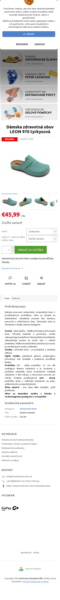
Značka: (26, 139)
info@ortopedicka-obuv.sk (19, 476)
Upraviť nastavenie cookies (36, 581)
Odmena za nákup (10, 460)
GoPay (36, 552)
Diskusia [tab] (16, 298)
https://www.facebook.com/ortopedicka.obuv (28, 486)
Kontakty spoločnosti (12, 456)
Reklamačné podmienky (13, 448)
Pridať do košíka (30, 249)
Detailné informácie (11, 268)
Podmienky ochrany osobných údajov (19, 444)
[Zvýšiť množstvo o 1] (13, 248)
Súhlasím (30, 34)
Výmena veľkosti (9, 452)
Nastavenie (22, 44)
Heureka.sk (26, 552)
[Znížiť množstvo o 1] (13, 251)
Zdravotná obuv (28, 409)
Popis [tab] (7, 298)
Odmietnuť (40, 44)
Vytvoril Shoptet (33, 568)
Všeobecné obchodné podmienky (18, 440)
